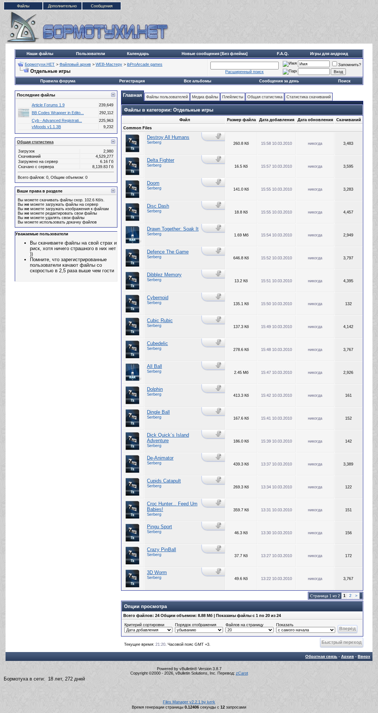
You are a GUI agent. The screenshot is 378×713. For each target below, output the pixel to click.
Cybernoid (157, 297)
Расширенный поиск (244, 71)
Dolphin (155, 389)
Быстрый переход (342, 642)
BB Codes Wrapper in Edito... (58, 112)
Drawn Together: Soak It (173, 229)
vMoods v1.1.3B (46, 126)
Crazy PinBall (161, 549)
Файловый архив (75, 64)
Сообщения (102, 6)
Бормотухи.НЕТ (40, 64)
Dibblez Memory (164, 274)
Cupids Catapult (164, 481)
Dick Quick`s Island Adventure (168, 437)
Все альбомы (197, 81)
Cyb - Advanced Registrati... (57, 120)
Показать (284, 624)
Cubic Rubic (160, 320)
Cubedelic (157, 343)
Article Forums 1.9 (48, 105)
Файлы (23, 6)
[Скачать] (219, 136)
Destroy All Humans (168, 137)
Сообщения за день (279, 81)
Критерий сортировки (144, 624)
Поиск (344, 81)
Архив (347, 656)
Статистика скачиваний (308, 97)
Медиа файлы (205, 97)
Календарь (138, 53)
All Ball (154, 366)
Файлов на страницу (245, 624)
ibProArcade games (144, 64)
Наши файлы (40, 53)
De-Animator (160, 458)
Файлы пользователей (167, 97)
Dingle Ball (158, 412)
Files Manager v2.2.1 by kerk (189, 702)
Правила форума (57, 81)
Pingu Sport (159, 526)
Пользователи (90, 53)
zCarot (242, 673)
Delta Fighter (160, 160)
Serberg (154, 142)
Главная (132, 95)
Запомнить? (349, 64)
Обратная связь (321, 656)
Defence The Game (168, 252)
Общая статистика (35, 142)
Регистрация (132, 81)
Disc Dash (158, 206)
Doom (153, 183)
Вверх (364, 656)
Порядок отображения (195, 624)
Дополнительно (62, 6)
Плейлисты (232, 97)
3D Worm (157, 572)
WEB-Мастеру (109, 64)
